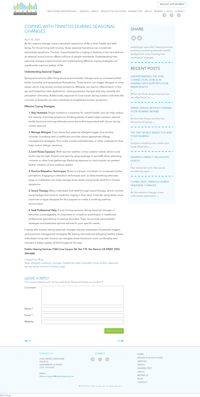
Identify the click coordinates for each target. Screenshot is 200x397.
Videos (95, 11)
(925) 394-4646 (46, 367)
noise (96, 263)
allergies (35, 263)
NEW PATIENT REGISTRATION (61, 11)
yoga (62, 266)
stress (36, 266)
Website (29, 321)
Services (84, 11)
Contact (180, 11)
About (148, 11)
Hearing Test (135, 11)
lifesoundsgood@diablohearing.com (56, 376)
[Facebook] (134, 38)
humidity (87, 263)
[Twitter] (140, 38)
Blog (170, 11)
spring (27, 266)
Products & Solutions (113, 11)
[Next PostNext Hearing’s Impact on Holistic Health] (120, 341)
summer (44, 266)
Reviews (158, 11)
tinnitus (54, 266)
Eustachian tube (72, 263)
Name (28, 308)
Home (140, 354)
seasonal (113, 263)
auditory (46, 263)
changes (56, 263)
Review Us (142, 375)
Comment (30, 287)
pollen (103, 263)
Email (28, 315)
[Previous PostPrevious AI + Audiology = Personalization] (27, 341)
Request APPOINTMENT (172, 4)
